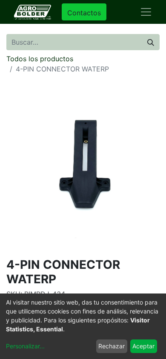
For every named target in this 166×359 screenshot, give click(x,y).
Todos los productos (39, 58)
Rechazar (111, 346)
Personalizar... (25, 346)
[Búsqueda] (151, 42)
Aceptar (143, 346)
